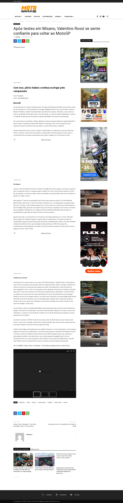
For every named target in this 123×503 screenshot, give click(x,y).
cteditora (17, 37)
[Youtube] (103, 16)
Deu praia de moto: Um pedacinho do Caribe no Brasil (62, 425)
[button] (107, 16)
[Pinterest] (23, 41)
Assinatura (69, 16)
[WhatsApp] (27, 41)
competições (22, 402)
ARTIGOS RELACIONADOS (21, 449)
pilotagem (50, 402)
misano (28, 402)
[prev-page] (14, 477)
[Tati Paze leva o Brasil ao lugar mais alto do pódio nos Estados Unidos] (45, 459)
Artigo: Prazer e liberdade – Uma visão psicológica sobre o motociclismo (47, 345)
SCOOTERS (28, 16)
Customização (47, 16)
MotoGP (34, 402)
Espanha (48, 109)
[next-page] (17, 477)
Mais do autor (35, 449)
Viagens (58, 16)
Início (14, 21)
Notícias (18, 16)
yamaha (65, 402)
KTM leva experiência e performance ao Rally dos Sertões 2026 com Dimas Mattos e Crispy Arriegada (23, 469)
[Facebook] (97, 16)
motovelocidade (42, 402)
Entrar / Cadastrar (17, 1)
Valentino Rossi (58, 402)
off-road (69, 217)
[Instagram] (100, 16)
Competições (21, 21)
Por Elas (37, 16)
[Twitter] (19, 41)
